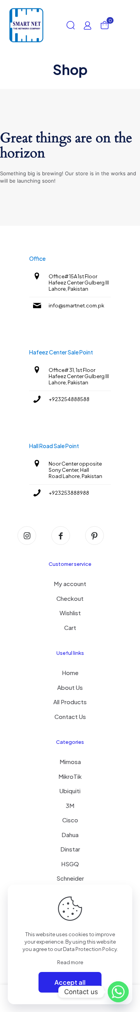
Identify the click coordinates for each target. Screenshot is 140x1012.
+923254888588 (69, 399)
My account (70, 583)
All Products (70, 701)
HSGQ (70, 863)
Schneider (70, 878)
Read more (70, 962)
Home (70, 672)
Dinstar (70, 849)
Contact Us (70, 716)
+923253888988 (69, 493)
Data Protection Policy (90, 949)
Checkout (70, 598)
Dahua (70, 834)
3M (70, 805)
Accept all (70, 982)
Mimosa (70, 761)
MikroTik (70, 776)
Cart (70, 627)
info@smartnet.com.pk (76, 305)
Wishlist (70, 612)
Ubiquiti (70, 790)
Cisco (70, 820)
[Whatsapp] (118, 991)
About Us (70, 687)
